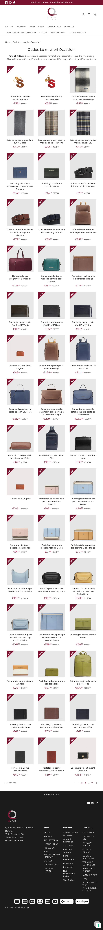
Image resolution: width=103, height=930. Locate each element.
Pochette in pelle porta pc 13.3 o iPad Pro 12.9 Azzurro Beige (51, 637)
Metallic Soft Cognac (20, 498)
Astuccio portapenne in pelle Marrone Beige (20, 456)
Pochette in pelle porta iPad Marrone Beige (83, 277)
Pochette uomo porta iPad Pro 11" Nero (52, 323)
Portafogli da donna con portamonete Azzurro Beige (83, 501)
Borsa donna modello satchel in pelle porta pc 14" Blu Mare (83, 412)
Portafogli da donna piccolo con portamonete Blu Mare (20, 186)
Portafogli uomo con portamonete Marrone (51, 725)
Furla (65, 856)
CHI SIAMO (88, 832)
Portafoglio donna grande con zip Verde (51, 682)
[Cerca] (83, 14)
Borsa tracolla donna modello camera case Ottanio (51, 279)
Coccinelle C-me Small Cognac (20, 367)
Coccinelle (68, 845)
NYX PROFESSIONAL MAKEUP (52, 854)
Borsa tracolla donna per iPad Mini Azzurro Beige (20, 590)
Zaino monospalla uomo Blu (51, 456)
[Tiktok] (14, 2)
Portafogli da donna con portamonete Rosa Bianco (51, 501)
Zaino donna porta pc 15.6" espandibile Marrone (83, 231)
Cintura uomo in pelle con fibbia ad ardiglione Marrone (20, 232)
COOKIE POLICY (86, 850)
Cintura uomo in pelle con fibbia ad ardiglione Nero (83, 185)
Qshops (26, 907)
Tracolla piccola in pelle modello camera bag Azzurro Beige (20, 637)
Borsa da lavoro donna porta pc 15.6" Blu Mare (20, 410)
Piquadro (67, 867)
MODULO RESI (90, 875)
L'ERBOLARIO (51, 844)
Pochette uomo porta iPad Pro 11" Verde (20, 323)
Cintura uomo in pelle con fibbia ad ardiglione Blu (51, 231)
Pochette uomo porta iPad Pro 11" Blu (83, 323)
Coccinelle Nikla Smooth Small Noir (83, 769)
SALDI (47, 832)
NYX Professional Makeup (69, 874)
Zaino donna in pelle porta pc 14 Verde (83, 682)
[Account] (89, 14)
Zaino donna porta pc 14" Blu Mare (83, 367)
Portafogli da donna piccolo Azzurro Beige (52, 546)
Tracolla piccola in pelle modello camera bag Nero (51, 590)
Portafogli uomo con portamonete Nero (20, 725)
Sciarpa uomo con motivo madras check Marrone (51, 141)
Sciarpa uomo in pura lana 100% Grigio (20, 141)
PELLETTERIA (51, 840)
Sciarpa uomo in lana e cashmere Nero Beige (83, 98)
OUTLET (48, 860)
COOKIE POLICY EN (88, 857)
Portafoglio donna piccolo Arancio (20, 682)
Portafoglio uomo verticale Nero (20, 769)
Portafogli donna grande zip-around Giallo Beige (83, 546)
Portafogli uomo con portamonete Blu (83, 725)
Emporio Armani (67, 850)
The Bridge (68, 880)
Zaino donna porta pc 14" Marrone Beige (51, 367)
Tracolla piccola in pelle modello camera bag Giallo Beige (83, 591)
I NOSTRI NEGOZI (48, 869)
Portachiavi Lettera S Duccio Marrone (20, 98)
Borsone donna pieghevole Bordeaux (20, 277)
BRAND (48, 836)
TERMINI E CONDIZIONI (88, 863)
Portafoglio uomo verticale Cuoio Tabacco (51, 769)
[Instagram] (10, 2)
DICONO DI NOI (88, 837)
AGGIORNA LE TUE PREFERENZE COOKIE (89, 886)
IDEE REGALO (51, 864)
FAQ (84, 879)
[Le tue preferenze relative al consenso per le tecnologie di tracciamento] (98, 925)
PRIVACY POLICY (87, 844)
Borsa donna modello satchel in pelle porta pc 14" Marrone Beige (51, 412)
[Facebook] (6, 2)
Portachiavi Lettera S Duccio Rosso (51, 98)
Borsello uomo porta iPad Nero (83, 456)
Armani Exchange (68, 840)
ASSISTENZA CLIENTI (88, 870)
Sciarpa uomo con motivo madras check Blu (83, 141)
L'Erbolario (68, 859)
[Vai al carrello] (94, 14)
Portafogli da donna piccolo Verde (51, 185)
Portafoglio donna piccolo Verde (83, 636)
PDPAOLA (49, 848)
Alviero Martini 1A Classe (70, 834)
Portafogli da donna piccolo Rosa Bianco (20, 546)
